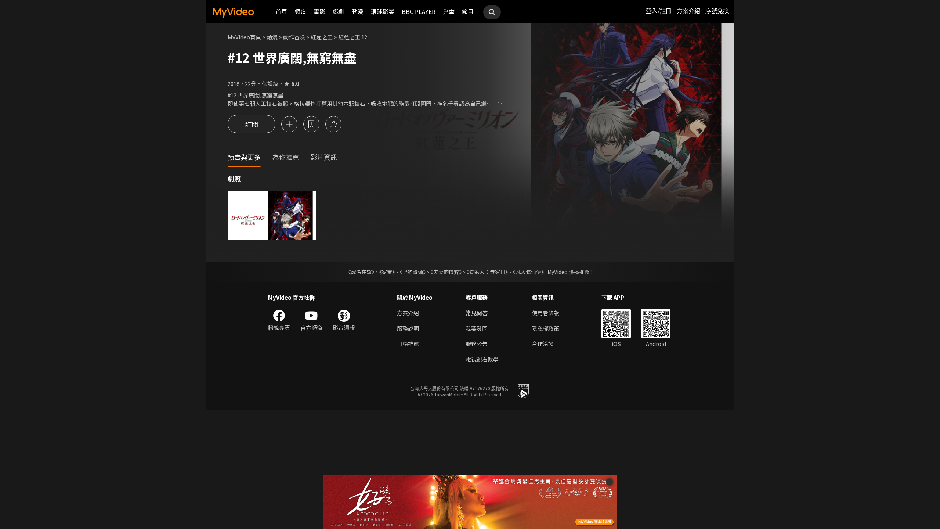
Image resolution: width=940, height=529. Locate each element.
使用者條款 (545, 313)
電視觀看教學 (482, 359)
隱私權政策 (545, 328)
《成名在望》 (360, 272)
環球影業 (382, 11)
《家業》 (387, 272)
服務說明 (408, 328)
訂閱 (251, 124)
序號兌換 (717, 10)
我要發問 (477, 328)
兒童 (449, 11)
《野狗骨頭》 (413, 272)
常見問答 (477, 313)
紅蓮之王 (322, 37)
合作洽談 (543, 344)
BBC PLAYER (418, 11)
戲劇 (338, 11)
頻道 (300, 11)
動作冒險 (294, 37)
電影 (319, 11)
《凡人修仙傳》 (529, 272)
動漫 (358, 11)
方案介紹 (688, 10)
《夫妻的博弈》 (446, 272)
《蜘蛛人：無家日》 (487, 272)
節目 (468, 11)
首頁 (281, 11)
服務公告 (477, 344)
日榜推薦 (408, 344)
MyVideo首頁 (244, 37)
